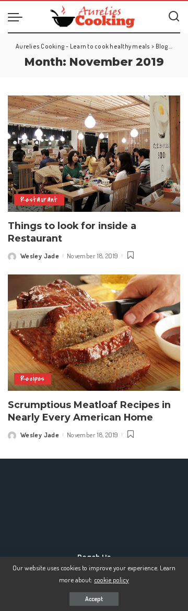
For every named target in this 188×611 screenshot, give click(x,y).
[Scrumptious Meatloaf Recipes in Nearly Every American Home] (94, 332)
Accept (94, 599)
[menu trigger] (18, 16)
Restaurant (39, 200)
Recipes (32, 379)
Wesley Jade (39, 255)
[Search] (174, 16)
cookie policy (111, 579)
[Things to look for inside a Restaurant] (94, 153)
